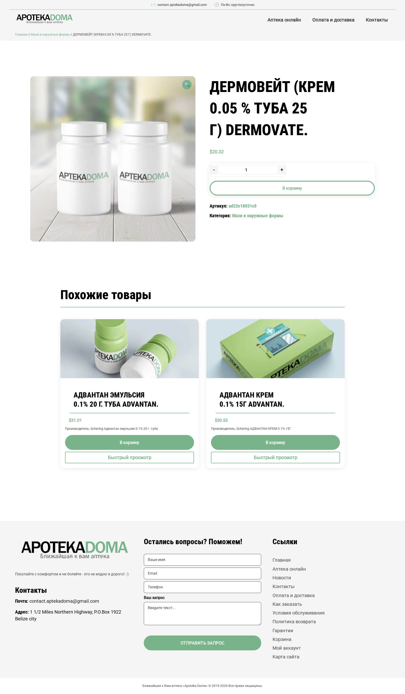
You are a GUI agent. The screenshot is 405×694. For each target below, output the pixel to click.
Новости (282, 578)
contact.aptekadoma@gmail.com (182, 5)
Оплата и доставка (333, 20)
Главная (21, 34)
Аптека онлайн (284, 20)
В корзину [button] (129, 442)
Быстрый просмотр (129, 457)
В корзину (292, 188)
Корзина (282, 639)
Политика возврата (294, 621)
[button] (187, 84)
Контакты (377, 20)
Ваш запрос (154, 597)
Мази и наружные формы (50, 34)
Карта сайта (286, 657)
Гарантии (283, 630)
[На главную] (44, 19)
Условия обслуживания (299, 613)
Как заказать (287, 604)
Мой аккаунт (287, 648)
